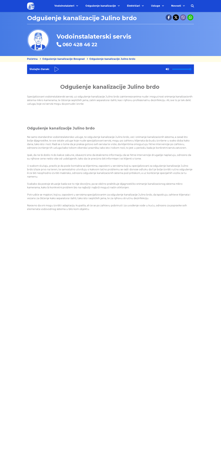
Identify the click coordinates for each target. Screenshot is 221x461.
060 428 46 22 (80, 44)
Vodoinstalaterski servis (94, 36)
